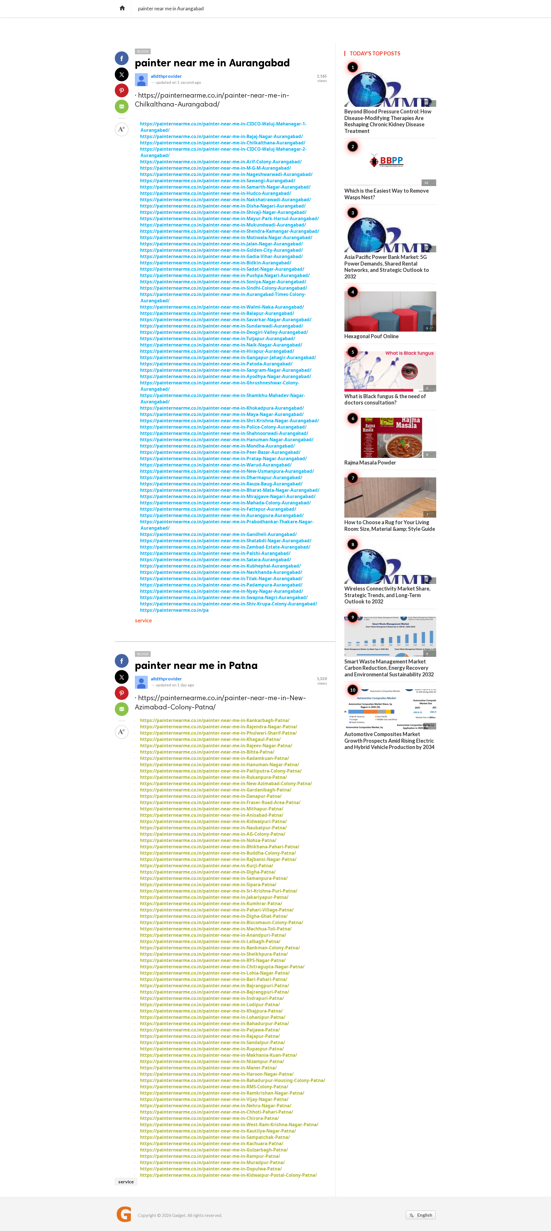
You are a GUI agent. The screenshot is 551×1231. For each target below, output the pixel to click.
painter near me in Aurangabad (212, 63)
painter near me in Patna (196, 665)
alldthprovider (166, 76)
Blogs (142, 51)
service (143, 620)
